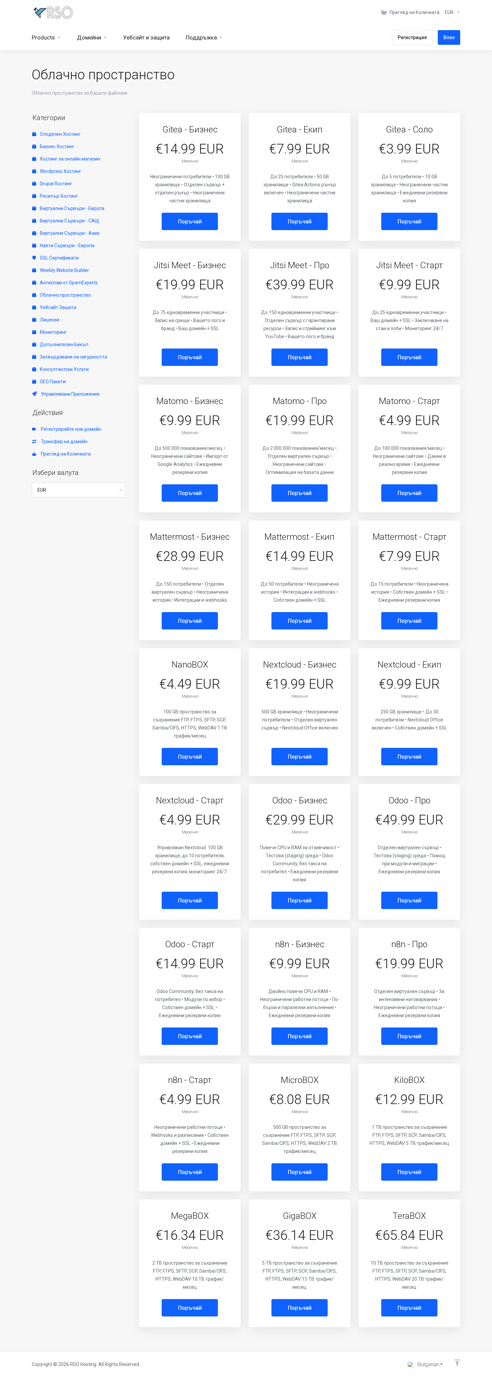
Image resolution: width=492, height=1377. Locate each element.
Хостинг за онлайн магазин (69, 159)
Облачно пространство (65, 295)
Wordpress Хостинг (60, 171)
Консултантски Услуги (64, 369)
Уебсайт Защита (57, 307)
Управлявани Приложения (69, 394)
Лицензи (49, 319)
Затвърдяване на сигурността (73, 357)
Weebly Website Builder (64, 270)
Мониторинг (53, 332)
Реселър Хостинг (58, 196)
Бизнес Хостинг (56, 146)
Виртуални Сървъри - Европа (71, 208)
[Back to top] (457, 1362)
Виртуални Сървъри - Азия (69, 233)
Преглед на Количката (65, 454)
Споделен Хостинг (60, 134)
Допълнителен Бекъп (63, 344)
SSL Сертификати (59, 258)
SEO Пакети (52, 381)
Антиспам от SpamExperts (68, 282)
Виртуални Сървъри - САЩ (69, 220)
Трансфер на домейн (63, 441)
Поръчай (190, 221)
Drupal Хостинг (55, 183)
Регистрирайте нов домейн (70, 429)
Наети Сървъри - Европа (66, 245)
